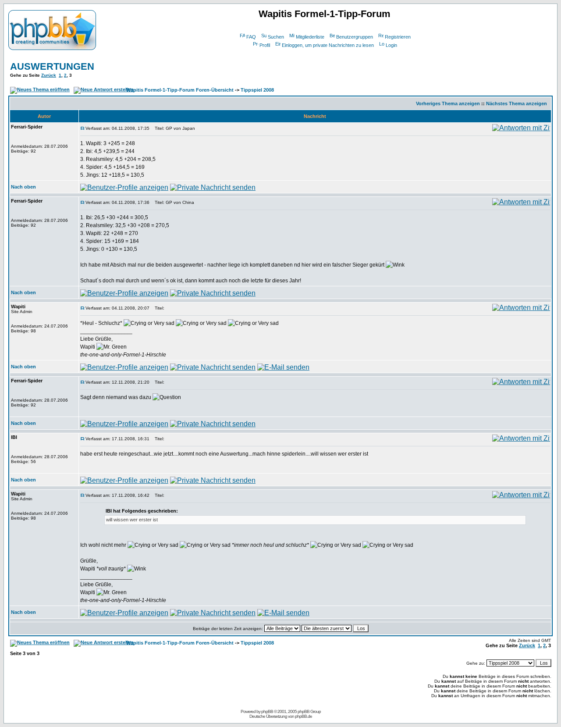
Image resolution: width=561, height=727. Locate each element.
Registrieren (398, 36)
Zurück (48, 75)
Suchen (276, 36)
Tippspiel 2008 (257, 90)
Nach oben (23, 186)
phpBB (267, 711)
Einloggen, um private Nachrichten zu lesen (328, 45)
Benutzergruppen (354, 36)
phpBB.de (303, 716)
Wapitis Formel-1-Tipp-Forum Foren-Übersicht (180, 90)
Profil (264, 45)
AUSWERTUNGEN (52, 66)
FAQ (251, 36)
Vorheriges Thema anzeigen (448, 103)
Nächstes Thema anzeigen (516, 103)
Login (391, 45)
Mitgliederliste (310, 36)
